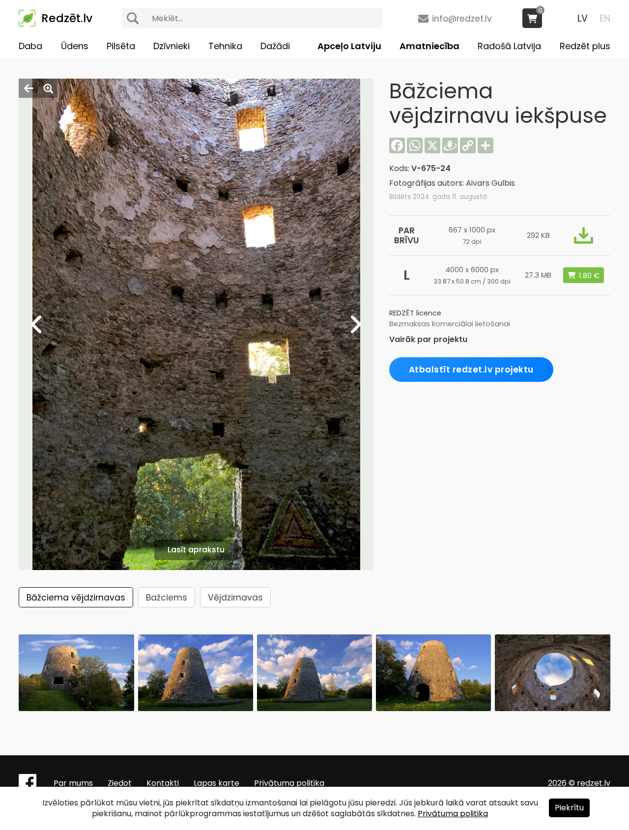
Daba (30, 46)
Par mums (73, 783)
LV (582, 18)
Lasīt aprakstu (196, 549)
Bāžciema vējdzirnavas (76, 597)
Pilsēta (121, 46)
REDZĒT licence (415, 313)
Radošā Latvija (509, 46)
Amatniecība (429, 46)
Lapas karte (216, 783)
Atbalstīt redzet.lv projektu (471, 369)
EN (605, 18)
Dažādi (275, 46)
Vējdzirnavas (235, 597)
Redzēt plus (585, 46)
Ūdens (74, 46)
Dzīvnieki (171, 46)
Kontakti (162, 783)
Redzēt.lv (66, 18)
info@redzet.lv (462, 19)
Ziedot (120, 783)
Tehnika (225, 46)
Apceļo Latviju (349, 46)
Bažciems (166, 597)
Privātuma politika (289, 783)
